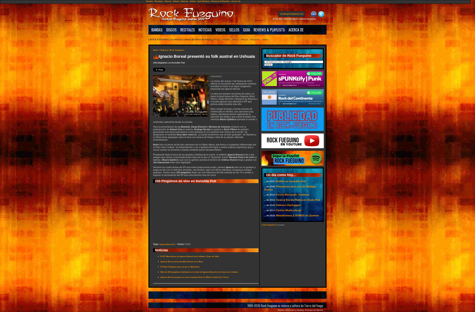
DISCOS (171, 29)
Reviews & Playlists (221, 1)
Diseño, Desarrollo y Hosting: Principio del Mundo (300, 310)
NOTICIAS (205, 29)
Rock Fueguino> (177, 50)
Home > (156, 50)
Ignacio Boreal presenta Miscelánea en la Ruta (181, 262)
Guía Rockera (203, 1)
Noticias (184, 1)
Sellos (193, 1)
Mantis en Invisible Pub (291, 181)
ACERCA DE (296, 29)
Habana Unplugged (288, 205)
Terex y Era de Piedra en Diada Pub (298, 199)
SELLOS (234, 29)
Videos (176, 1)
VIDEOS (220, 29)
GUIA (246, 29)
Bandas (149, 1)
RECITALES (187, 29)
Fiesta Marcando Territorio (292, 194)
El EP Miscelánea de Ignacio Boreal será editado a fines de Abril (189, 256)
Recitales (159, 1)
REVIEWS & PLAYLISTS (269, 29)
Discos (168, 1)
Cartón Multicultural (288, 210)
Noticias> (164, 50)
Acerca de (236, 1)
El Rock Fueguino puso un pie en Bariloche (180, 267)
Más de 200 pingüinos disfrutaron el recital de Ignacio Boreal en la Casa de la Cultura (199, 272)
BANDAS (157, 29)
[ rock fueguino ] (268, 225)
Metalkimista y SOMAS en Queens (297, 215)
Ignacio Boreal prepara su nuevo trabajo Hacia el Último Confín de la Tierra (194, 277)
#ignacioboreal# (166, 244)
